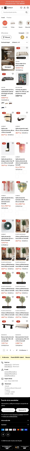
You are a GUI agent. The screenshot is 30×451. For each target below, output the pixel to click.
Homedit (8, 440)
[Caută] (26, 12)
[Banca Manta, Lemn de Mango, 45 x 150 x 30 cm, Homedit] (8, 326)
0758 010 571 (8, 364)
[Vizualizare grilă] (22, 37)
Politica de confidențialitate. (10, 416)
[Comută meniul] (2, 8)
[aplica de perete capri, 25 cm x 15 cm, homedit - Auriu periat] (17, 136)
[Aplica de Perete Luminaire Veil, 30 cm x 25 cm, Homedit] (22, 187)
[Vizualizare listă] (27, 37)
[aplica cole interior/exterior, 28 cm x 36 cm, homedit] (8, 118)
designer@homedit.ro (10, 373)
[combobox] (15, 12)
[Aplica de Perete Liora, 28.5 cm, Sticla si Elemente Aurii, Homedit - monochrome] (2, 211)
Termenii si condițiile (17, 414)
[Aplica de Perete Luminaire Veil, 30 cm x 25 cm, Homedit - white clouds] (17, 213)
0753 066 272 (8, 366)
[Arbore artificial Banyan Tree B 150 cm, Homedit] (8, 254)
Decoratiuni (19, 87)
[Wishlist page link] (21, 8)
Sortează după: (5, 42)
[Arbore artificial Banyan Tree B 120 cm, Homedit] (22, 226)
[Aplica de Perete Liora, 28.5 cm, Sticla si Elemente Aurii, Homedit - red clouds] (10, 211)
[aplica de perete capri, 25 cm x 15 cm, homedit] (22, 118)
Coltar (17, 61)
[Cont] (25, 8)
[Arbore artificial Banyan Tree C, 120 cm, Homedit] (8, 278)
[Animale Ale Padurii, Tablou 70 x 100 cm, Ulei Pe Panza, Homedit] (22, 79)
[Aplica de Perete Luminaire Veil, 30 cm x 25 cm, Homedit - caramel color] (17, 209)
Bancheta (4, 334)
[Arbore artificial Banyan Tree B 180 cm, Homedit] (22, 254)
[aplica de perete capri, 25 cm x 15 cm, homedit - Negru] (21, 136)
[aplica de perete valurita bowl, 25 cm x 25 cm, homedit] (8, 226)
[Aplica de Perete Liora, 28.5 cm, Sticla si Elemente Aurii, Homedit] (8, 187)
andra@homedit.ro (9, 375)
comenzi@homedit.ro (10, 372)
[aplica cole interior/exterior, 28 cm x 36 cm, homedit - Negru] (6, 138)
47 (16, 350)
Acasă (3, 17)
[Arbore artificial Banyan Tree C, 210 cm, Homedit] (22, 302)
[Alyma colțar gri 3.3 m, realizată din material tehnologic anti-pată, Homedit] (8, 79)
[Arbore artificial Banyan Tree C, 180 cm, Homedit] (8, 302)
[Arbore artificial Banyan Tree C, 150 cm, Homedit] (22, 278)
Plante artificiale (21, 234)
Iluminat (3, 126)
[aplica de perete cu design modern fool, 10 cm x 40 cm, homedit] (8, 148)
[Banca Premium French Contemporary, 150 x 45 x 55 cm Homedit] (22, 326)
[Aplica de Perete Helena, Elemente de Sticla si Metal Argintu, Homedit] (22, 148)
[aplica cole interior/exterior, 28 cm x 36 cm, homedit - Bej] (2, 138)
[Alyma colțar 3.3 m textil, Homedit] (22, 53)
